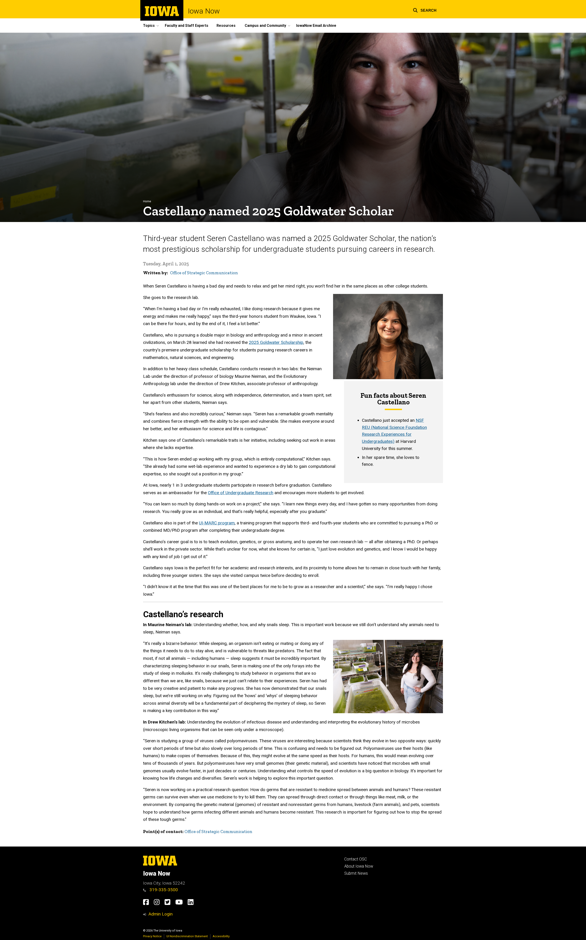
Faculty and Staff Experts (186, 25)
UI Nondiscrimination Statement (187, 936)
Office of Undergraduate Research (240, 492)
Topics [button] (149, 25)
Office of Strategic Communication (204, 272)
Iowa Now (204, 11)
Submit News (356, 873)
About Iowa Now (358, 866)
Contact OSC (355, 859)
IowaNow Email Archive (316, 25)
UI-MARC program (217, 523)
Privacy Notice (152, 936)
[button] (425, 9)
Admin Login (160, 914)
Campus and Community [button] (265, 25)
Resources (226, 25)
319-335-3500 (163, 889)
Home (147, 201)
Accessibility (221, 936)
